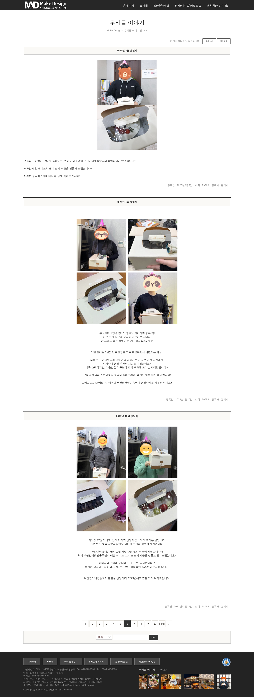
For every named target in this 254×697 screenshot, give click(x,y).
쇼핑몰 (144, 5)
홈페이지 (128, 5)
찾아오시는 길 (121, 661)
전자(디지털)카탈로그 (188, 5)
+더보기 (163, 670)
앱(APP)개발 (161, 5)
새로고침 (224, 41)
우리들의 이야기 (96, 661)
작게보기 (209, 41)
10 (155, 624)
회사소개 (32, 661)
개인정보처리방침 (147, 661)
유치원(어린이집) (217, 5)
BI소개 (50, 661)
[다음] (161, 624)
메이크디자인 (47, 690)
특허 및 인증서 (71, 661)
